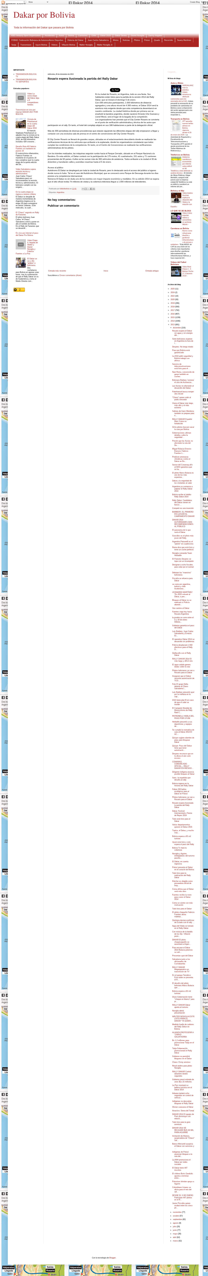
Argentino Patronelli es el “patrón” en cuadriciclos (182, 542)
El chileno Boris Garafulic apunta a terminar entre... (182, 1176)
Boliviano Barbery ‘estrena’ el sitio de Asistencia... (183, 381)
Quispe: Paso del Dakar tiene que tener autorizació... (182, 748)
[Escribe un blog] (85, 188)
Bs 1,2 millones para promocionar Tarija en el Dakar (183, 1042)
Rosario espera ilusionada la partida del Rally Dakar (182, 805)
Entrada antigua (152, 271)
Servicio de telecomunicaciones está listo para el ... (181, 366)
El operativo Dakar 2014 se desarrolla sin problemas (183, 640)
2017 (173, 310)
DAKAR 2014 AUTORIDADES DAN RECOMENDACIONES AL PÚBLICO (182, 523)
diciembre (177, 328)
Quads (157, 40)
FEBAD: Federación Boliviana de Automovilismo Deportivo (37, 40)
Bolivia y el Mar (177, 191)
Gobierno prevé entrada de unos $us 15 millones (183, 1080)
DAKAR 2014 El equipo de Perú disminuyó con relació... (183, 1116)
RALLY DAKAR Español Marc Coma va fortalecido (182, 421)
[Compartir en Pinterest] (93, 188)
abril (175, 1237)
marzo (176, 1241)
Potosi (147, 40)
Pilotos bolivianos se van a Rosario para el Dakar (183, 671)
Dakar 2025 (105, 35)
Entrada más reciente (57, 271)
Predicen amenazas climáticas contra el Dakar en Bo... (181, 459)
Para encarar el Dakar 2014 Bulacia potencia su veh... (182, 950)
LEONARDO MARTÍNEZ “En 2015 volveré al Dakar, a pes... (182, 594)
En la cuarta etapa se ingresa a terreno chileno (26, 193)
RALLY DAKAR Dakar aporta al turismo (181, 1006)
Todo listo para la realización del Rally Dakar (181, 875)
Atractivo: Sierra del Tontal (183, 1111)
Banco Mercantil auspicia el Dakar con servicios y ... (183, 1146)
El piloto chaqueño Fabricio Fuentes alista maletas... (183, 914)
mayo (175, 1234)
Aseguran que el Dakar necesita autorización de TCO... (183, 678)
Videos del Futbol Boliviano (178, 263)
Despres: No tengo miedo (182, 347)
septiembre (178, 1219)
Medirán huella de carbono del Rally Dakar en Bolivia (183, 1026)
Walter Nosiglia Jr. (105, 45)
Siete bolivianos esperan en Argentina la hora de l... (182, 341)
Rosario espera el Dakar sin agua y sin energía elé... (182, 333)
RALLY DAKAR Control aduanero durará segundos (181, 1073)
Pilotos (137, 40)
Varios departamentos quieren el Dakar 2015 (182, 826)
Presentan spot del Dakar (182, 956)
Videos (54, 45)
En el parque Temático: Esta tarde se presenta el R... (182, 977)
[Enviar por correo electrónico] (83, 188)
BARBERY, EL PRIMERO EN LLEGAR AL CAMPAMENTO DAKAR (183, 514)
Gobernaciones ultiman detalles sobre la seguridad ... (181, 435)
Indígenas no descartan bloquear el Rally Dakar (182, 1102)
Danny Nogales (155, 35)
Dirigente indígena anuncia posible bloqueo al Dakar (183, 773)
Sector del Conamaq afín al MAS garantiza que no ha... (182, 467)
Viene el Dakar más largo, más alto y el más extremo (182, 405)
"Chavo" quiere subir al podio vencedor (181, 398)
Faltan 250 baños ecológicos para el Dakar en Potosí (180, 791)
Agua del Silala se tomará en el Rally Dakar (182, 927)
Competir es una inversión (183, 508)
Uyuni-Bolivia (41, 45)
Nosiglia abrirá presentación (178, 1012)
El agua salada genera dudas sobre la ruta (181, 666)
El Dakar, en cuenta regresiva (180, 862)
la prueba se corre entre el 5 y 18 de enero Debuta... (183, 619)
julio (175, 1226)
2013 (173, 325)
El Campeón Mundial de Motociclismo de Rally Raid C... (182, 710)
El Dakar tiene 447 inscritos (179, 1169)
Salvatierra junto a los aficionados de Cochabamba (181, 961)
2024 (173, 292)
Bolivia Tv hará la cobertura (179, 849)
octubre (176, 1216)
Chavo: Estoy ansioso (181, 1062)
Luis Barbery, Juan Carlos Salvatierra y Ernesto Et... (182, 633)
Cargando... (172, 72)
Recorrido (168, 40)
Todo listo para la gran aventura (181, 1123)
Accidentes (50, 35)
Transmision (25, 45)
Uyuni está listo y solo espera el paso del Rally (183, 843)
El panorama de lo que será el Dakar (181, 531)
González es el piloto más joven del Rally (183, 537)
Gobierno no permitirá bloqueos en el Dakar (182, 1057)
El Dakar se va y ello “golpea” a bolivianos (32, 262)
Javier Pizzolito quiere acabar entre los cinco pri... (182, 1205)
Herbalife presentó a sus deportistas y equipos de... (182, 724)
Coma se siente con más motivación (182, 904)
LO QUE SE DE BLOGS (181, 211)
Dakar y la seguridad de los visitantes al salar (182, 482)
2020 (173, 299)
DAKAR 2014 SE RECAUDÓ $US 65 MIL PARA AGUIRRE (183, 1130)
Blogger (112, 1258)
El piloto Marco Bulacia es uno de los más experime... (183, 475)
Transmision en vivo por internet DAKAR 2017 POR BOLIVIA (27, 112)
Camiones (82, 35)
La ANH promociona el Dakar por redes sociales (181, 1162)
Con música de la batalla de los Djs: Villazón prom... (182, 934)
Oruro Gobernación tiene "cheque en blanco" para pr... (183, 999)
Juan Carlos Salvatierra (98, 40)
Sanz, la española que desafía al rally (181, 779)
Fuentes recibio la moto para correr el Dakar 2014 (181, 897)
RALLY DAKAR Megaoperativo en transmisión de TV (180, 969)
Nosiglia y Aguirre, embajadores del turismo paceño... (183, 856)
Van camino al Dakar (180, 608)
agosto (176, 1223)
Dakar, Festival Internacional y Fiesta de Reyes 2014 (182, 813)
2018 (173, 307)
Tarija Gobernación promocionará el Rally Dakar (182, 1050)
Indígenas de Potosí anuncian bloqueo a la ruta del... (182, 1154)
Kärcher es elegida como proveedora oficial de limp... (182, 883)
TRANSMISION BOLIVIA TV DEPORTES (26, 80)
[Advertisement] (104, 57)
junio (175, 1230)
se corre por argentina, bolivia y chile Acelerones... (181, 586)
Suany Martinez (184, 40)
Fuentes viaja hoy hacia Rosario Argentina (182, 613)
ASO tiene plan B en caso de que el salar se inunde (183, 702)
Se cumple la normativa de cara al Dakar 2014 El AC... (183, 732)
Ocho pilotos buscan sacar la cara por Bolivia (183, 428)
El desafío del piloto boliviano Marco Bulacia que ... (183, 985)
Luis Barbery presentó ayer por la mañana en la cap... (183, 694)
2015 (173, 317)
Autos (61, 35)
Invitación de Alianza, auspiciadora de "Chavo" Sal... (183, 1138)
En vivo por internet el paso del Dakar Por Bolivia (27, 234)
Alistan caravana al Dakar (182, 1107)
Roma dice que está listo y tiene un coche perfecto (183, 548)
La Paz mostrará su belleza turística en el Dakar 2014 (182, 1087)
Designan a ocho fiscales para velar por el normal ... (183, 567)
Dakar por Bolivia (44, 14)
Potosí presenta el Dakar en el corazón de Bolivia (183, 868)
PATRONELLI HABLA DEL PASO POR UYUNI (183, 717)
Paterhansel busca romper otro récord (183, 393)
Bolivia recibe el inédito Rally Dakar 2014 (181, 495)
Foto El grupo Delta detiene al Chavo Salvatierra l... (180, 686)
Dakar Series (121, 35)
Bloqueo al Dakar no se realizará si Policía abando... (181, 602)
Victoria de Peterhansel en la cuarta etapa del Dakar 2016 (32, 123)
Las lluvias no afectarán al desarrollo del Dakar (183, 387)
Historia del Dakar (75, 40)
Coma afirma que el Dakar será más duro (183, 890)
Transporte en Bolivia (180, 119)
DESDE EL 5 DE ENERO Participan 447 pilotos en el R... (182, 1197)
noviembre (177, 1212)
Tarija (13, 45)
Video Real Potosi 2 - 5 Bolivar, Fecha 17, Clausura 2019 (187, 271)
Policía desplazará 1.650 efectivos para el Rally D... (182, 647)
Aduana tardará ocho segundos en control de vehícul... (182, 1095)
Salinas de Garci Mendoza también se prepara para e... (183, 413)
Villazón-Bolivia (68, 45)
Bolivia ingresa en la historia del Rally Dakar (182, 784)
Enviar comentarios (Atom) (71, 275)
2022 (173, 296)
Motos (115, 40)
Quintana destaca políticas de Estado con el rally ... (183, 921)
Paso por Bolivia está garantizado (181, 351)
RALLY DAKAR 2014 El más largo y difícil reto (182, 660)
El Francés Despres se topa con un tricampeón (183, 560)
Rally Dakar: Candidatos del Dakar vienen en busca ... (182, 502)
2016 (173, 314)
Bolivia (71, 35)
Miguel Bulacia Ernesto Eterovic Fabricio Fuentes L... (181, 451)
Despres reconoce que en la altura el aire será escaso (182, 756)
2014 (173, 321)
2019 (173, 303)
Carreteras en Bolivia (180, 228)
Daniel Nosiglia (137, 35)
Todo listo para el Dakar (182, 909)
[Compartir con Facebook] (91, 188)
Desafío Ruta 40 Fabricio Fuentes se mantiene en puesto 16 (26, 148)
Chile (94, 35)
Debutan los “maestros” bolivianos (181, 574)
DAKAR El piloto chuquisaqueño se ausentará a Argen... (181, 942)
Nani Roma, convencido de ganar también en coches (183, 374)
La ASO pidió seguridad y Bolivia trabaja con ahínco (182, 358)
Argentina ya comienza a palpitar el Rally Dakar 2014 (182, 488)
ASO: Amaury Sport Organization (26, 35)
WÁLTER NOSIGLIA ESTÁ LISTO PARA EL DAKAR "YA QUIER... (183, 1018)
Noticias (126, 40)
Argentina (60, 192)
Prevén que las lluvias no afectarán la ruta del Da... (182, 443)
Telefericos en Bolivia (180, 155)
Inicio (106, 271)
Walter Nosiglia (86, 45)
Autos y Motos (177, 83)
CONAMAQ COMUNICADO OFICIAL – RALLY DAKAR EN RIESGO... (182, 765)
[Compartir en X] (88, 188)
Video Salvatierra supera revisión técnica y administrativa (26, 171)
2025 (173, 289)
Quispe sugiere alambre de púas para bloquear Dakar (183, 740)
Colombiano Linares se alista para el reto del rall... (181, 1189)
